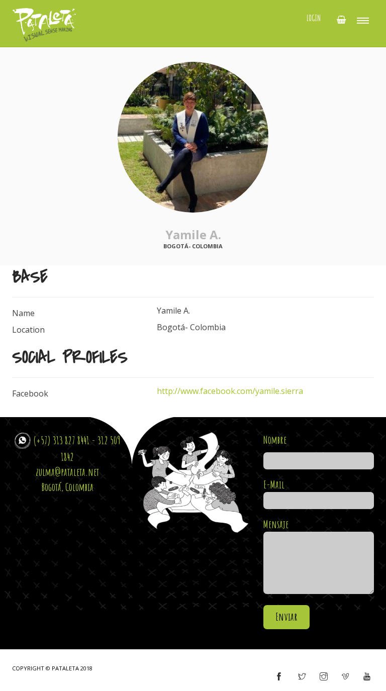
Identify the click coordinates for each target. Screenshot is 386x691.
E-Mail (273, 484)
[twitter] (302, 677)
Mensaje (275, 524)
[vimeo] (345, 677)
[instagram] (324, 677)
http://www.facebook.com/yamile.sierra (230, 391)
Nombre (274, 439)
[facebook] (278, 677)
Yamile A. (193, 234)
